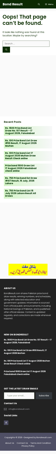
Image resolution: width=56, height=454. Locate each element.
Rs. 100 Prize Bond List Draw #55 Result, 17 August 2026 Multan (21, 143)
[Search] (6, 50)
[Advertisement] (28, 86)
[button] (38, 4)
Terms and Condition (40, 443)
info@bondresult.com (19, 409)
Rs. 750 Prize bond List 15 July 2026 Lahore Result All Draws (20, 193)
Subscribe (44, 395)
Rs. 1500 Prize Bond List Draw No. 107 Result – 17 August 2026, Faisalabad (20, 130)
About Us (9, 443)
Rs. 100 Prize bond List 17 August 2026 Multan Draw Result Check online (20, 155)
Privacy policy (28, 445)
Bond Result (13, 4)
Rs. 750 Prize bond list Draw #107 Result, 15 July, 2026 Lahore (21, 180)
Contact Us (22, 443)
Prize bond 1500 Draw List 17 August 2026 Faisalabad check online (20, 168)
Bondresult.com (44, 437)
